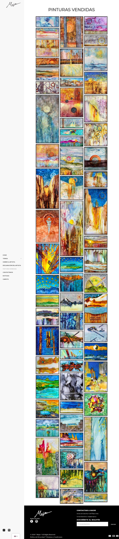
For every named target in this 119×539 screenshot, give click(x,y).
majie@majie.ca (91, 516)
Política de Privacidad (37, 537)
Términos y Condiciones (54, 537)
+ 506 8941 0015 (93, 513)
